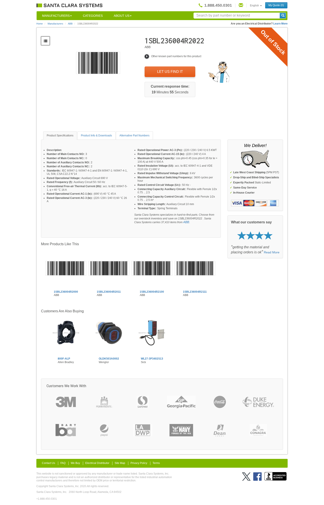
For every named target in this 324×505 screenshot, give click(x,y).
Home (39, 23)
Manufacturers (56, 15)
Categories (93, 15)
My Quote (276, 5)
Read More (271, 252)
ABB (186, 222)
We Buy (75, 463)
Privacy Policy (138, 463)
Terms (156, 463)
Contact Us (48, 463)
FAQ (62, 463)
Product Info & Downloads (96, 135)
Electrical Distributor (97, 463)
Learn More (280, 23)
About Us (121, 15)
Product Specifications (60, 135)
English (255, 5)
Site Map (120, 463)
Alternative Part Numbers (134, 135)
